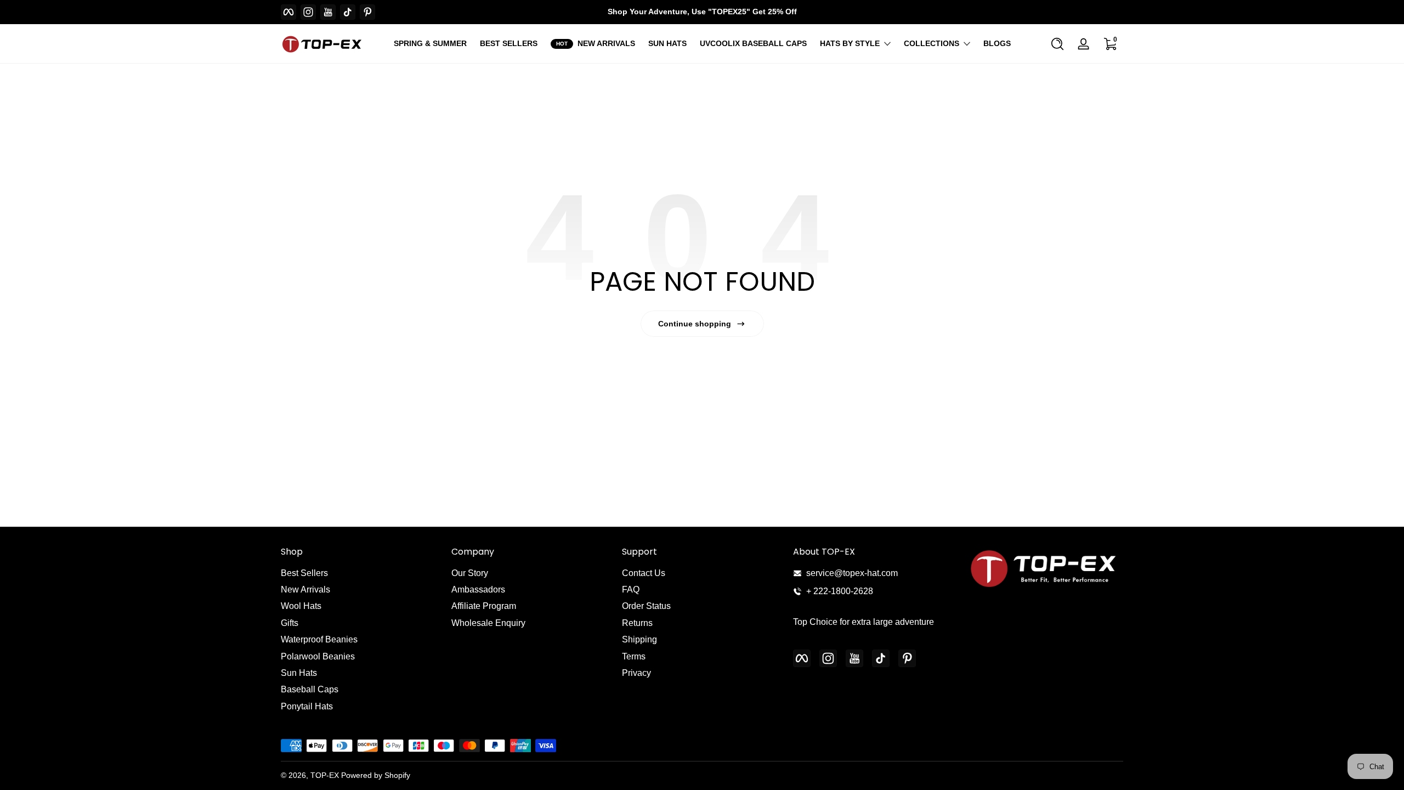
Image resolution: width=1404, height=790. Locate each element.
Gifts (289, 623)
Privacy (636, 673)
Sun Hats (299, 673)
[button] (1057, 43)
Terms (634, 656)
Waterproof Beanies (319, 639)
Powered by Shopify (375, 775)
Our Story (469, 573)
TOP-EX (324, 775)
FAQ (630, 589)
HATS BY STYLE (850, 43)
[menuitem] (360, 573)
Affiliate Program (483, 606)
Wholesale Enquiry (488, 623)
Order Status (646, 606)
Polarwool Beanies (318, 656)
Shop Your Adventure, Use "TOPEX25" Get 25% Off (702, 11)
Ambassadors (478, 589)
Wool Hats (301, 606)
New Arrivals (305, 589)
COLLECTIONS (931, 43)
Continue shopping (694, 323)
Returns (637, 623)
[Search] (1057, 43)
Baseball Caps (309, 689)
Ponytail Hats (307, 706)
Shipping (639, 639)
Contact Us (643, 573)
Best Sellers (304, 573)
